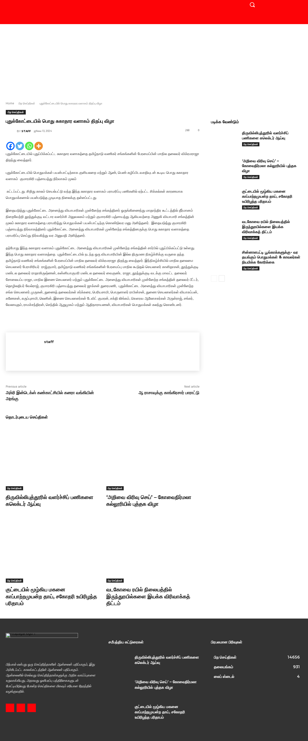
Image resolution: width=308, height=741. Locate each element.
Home (10, 103)
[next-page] (222, 278)
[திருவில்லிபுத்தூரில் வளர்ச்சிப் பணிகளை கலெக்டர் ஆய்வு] (52, 457)
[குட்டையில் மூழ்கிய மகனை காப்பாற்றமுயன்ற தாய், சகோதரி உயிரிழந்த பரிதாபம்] (52, 550)
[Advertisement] (154, 60)
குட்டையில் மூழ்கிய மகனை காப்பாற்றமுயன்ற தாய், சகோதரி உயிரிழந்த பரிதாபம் (51, 596)
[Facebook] (10, 146)
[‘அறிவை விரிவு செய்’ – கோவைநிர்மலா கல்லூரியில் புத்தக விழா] (153, 457)
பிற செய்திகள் (27, 103)
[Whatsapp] (29, 146)
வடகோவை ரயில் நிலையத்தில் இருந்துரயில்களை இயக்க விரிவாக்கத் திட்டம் (148, 596)
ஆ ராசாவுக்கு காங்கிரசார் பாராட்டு (169, 392)
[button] (252, 4)
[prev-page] (214, 278)
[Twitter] (20, 146)
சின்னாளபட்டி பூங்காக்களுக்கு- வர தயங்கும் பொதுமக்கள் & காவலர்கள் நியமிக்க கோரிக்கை (271, 257)
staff (26, 131)
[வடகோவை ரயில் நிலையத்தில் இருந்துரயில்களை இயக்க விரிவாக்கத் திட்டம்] (153, 550)
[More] (38, 146)
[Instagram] (21, 708)
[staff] (11, 131)
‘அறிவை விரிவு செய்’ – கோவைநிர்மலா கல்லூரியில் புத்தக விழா (148, 500)
